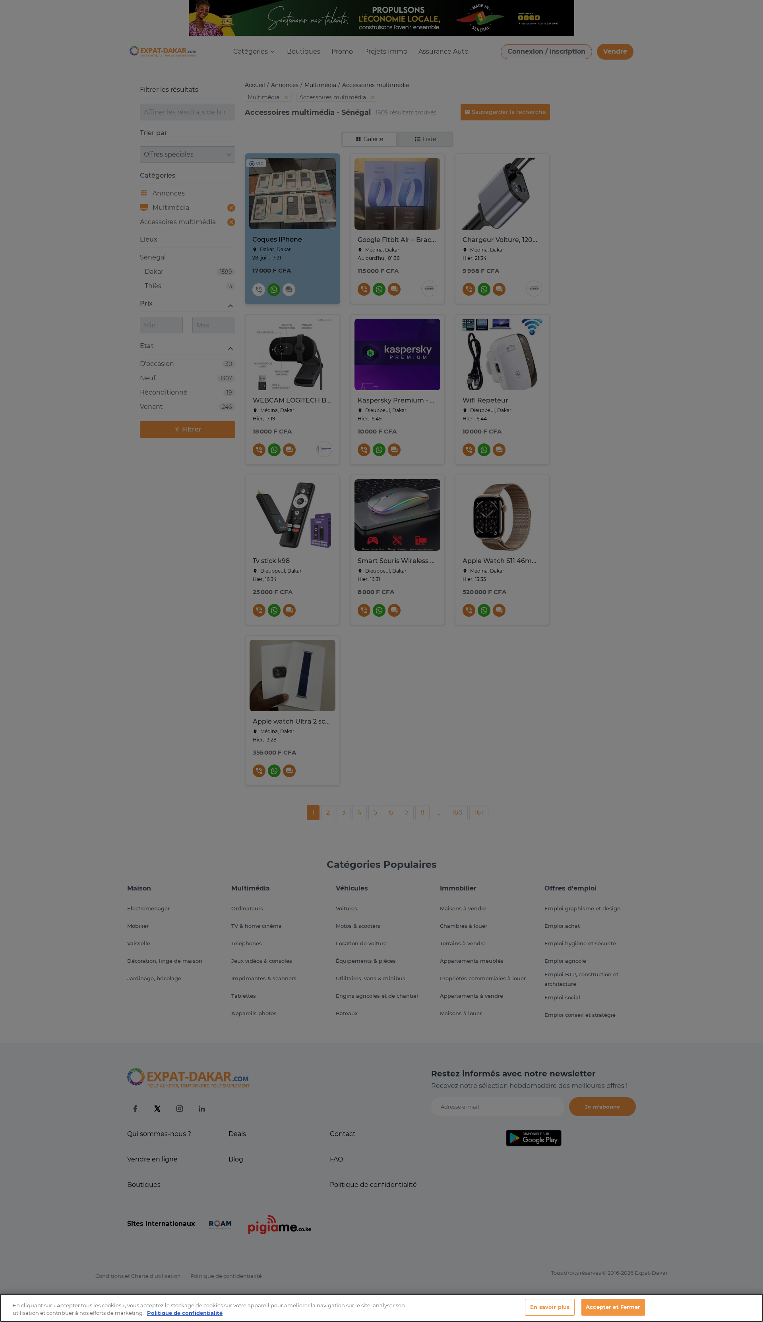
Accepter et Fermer (613, 1307)
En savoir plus (549, 1307)
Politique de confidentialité (185, 1313)
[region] (381, 1308)
